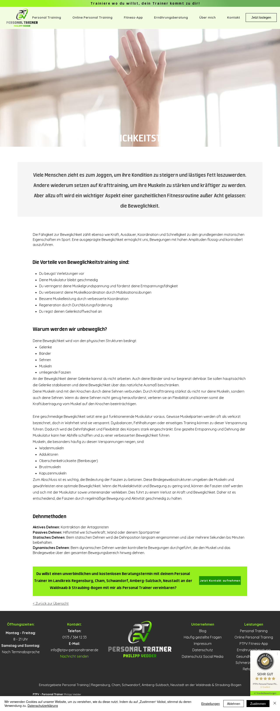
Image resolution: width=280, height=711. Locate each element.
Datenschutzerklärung (43, 705)
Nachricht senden (74, 656)
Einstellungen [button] (210, 703)
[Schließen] (274, 703)
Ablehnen (233, 703)
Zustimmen (258, 703)
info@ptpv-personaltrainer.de (74, 650)
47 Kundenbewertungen (265, 693)
